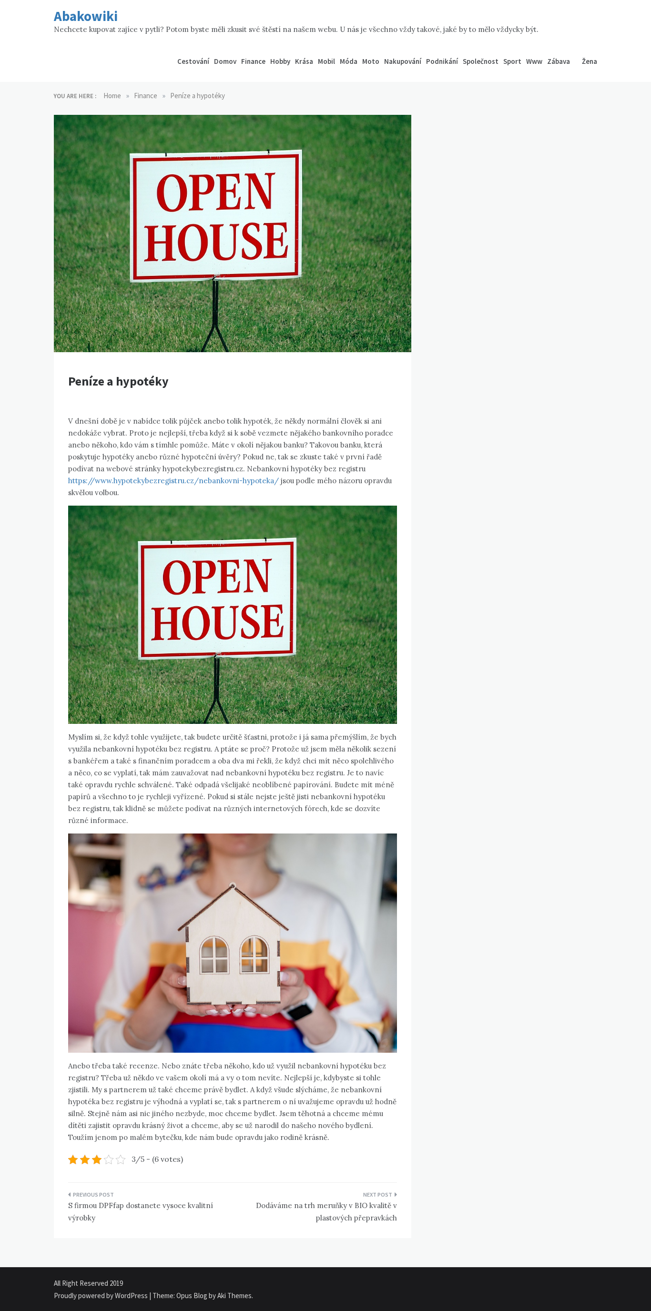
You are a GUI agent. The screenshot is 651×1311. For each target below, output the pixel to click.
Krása (304, 61)
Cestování (193, 61)
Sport (512, 61)
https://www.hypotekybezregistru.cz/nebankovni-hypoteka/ (173, 480)
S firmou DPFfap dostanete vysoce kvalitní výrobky (140, 1211)
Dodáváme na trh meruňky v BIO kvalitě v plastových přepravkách (326, 1211)
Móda (348, 61)
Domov (225, 61)
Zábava (558, 61)
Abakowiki (86, 16)
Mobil (326, 61)
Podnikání (442, 61)
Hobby (280, 61)
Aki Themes (234, 1295)
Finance (253, 61)
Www (534, 61)
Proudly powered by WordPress (101, 1295)
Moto (370, 61)
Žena (589, 61)
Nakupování (402, 61)
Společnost (480, 61)
